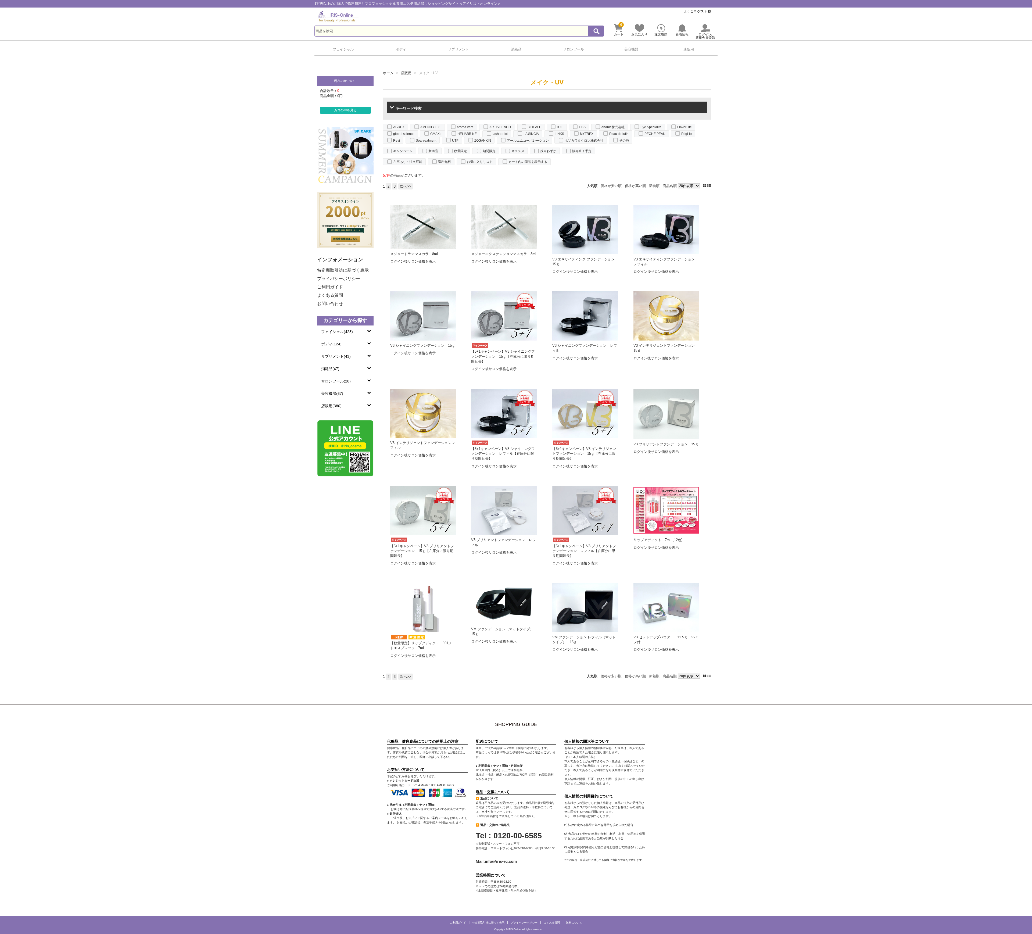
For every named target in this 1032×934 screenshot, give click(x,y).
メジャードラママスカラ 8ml (414, 254)
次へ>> (405, 186)
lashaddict (500, 134)
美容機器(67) (332, 393)
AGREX (398, 127)
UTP (455, 140)
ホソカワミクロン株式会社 (584, 140)
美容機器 (631, 49)
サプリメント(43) (336, 356)
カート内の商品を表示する (527, 162)
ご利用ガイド (330, 287)
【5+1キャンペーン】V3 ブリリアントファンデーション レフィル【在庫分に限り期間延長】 (584, 551)
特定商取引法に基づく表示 (343, 270)
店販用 (688, 49)
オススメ (517, 151)
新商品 (433, 151)
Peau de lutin (619, 134)
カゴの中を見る (345, 110)
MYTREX (586, 134)
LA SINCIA (531, 134)
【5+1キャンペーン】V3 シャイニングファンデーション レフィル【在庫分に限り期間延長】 (503, 453)
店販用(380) (331, 406)
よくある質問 (330, 295)
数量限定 (460, 151)
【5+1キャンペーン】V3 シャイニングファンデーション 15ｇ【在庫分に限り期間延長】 (503, 356)
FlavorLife (684, 127)
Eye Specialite (650, 127)
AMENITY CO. (430, 127)
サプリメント (458, 49)
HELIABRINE (467, 134)
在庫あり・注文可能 (407, 162)
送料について (574, 922)
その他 (624, 140)
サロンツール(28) (336, 381)
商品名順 (670, 186)
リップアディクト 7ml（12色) (657, 540)
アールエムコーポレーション (528, 140)
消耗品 (516, 49)
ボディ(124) (331, 344)
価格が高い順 (635, 186)
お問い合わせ (330, 303)
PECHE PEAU (654, 134)
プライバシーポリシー (338, 278)
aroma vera (465, 127)
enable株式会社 (613, 127)
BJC (560, 127)
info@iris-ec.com (501, 861)
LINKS (559, 134)
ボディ (401, 49)
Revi (396, 140)
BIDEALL (534, 127)
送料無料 (444, 162)
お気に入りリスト (480, 162)
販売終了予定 (582, 151)
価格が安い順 (611, 186)
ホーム (388, 73)
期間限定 (489, 151)
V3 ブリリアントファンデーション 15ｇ (665, 444)
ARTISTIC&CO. (500, 127)
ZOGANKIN (482, 140)
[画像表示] (705, 186)
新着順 (654, 186)
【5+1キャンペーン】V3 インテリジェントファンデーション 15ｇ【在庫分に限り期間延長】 (584, 453)
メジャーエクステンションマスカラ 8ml (503, 254)
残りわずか (548, 151)
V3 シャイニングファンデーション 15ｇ (422, 345)
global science (403, 134)
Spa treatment (426, 140)
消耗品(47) (330, 369)
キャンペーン (403, 151)
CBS (582, 127)
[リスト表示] (709, 186)
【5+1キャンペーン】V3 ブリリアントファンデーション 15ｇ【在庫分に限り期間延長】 (422, 551)
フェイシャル (343, 49)
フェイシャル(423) (337, 332)
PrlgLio (686, 134)
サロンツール (573, 49)
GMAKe (436, 134)
